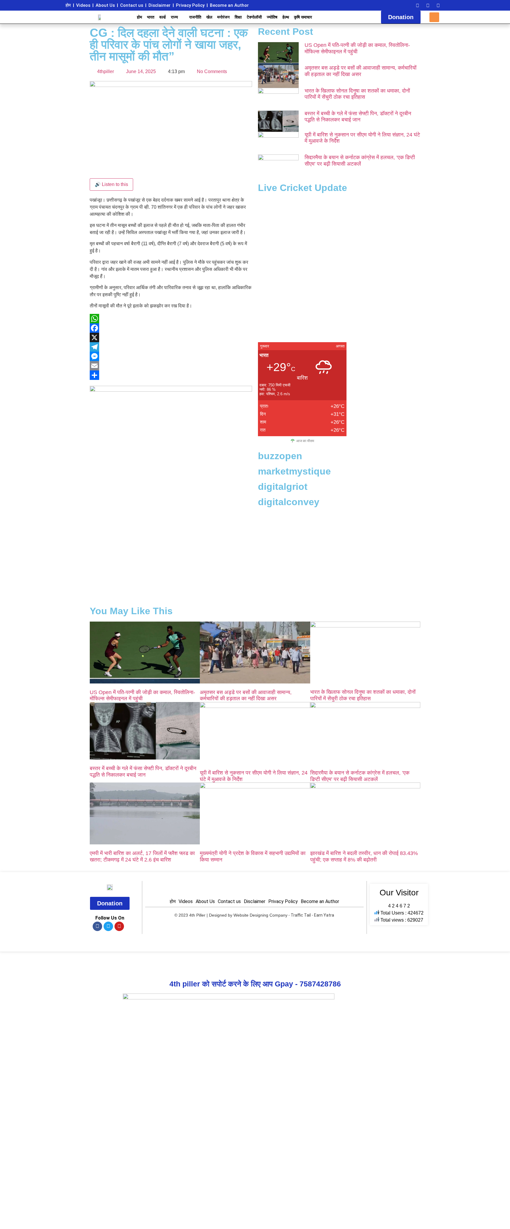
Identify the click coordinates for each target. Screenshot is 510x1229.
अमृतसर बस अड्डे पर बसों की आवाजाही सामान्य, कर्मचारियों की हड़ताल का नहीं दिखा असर (360, 71)
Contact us (131, 5)
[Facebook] (417, 5)
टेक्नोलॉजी (254, 17)
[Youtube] (438, 5)
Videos (83, 5)
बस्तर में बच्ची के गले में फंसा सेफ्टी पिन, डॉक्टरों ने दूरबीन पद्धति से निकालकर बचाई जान (358, 117)
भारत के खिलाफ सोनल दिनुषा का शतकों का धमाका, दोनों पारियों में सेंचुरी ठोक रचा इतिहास (357, 94)
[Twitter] (427, 5)
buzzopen (280, 456)
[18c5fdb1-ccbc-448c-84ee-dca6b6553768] (171, 390)
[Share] (171, 375)
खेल (209, 17)
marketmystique (294, 471)
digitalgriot (283, 486)
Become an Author (229, 5)
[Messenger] (171, 356)
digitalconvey (288, 502)
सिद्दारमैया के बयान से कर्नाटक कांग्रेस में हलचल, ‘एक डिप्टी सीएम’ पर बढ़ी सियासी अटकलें (360, 160)
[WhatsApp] (171, 318)
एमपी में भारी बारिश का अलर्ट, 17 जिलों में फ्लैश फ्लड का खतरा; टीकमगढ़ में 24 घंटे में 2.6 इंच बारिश (142, 856)
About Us (105, 5)
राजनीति (195, 17)
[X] (171, 337)
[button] (434, 17)
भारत (150, 17)
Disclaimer (159, 5)
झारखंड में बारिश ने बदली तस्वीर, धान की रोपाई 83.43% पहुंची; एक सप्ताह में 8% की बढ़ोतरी (364, 856)
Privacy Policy (190, 5)
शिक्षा (238, 17)
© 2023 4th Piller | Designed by (203, 915)
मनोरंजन (223, 17)
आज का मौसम (305, 441)
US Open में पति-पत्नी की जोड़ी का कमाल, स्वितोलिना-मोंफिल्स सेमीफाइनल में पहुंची (357, 48)
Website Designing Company (260, 915)
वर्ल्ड (162, 17)
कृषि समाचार (303, 17)
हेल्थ (285, 17)
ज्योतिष (272, 17)
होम (68, 5)
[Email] (171, 365)
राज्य (174, 17)
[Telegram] (171, 347)
